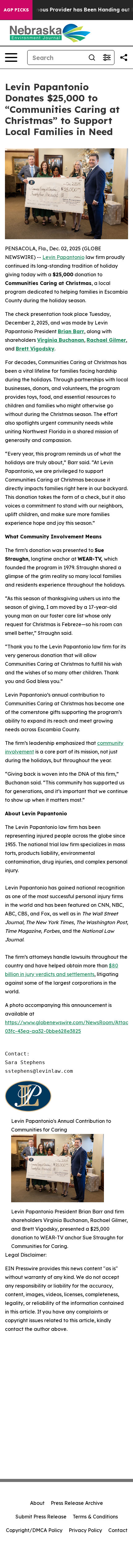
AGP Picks (16, 10)
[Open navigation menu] (11, 57)
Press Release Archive (77, 1503)
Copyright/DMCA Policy (34, 1530)
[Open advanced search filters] (106, 57)
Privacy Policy (85, 1530)
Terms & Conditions (95, 1516)
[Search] (91, 57)
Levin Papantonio (63, 257)
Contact (117, 1530)
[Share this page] (123, 57)
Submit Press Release (40, 1516)
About (37, 1503)
